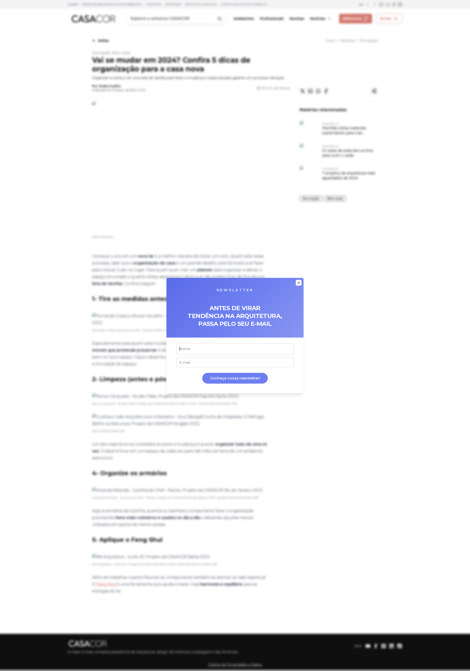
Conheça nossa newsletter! (235, 378)
